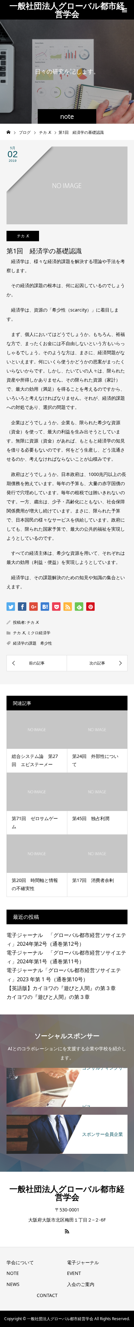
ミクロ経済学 (38, 633)
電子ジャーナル (83, 1262)
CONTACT (47, 1295)
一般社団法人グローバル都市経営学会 (67, 9)
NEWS (13, 1284)
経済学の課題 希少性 (32, 643)
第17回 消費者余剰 (93, 880)
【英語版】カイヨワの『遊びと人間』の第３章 (61, 988)
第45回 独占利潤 (90, 818)
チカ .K (23, 236)
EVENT (74, 1273)
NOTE (13, 1273)
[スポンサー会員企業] (67, 1116)
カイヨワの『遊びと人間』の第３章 (48, 996)
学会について (20, 1262)
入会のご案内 (80, 1284)
